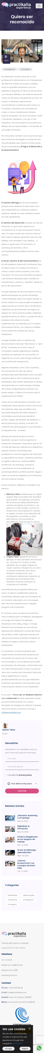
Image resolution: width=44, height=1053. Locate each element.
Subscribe (22, 791)
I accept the (20, 775)
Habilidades (12, 895)
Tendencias (12, 900)
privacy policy (25, 775)
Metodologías (28, 895)
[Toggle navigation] (39, 5)
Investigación (10, 69)
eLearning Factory (9, 975)
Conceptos (25, 69)
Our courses (6, 960)
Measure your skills (9, 970)
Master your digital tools (12, 965)
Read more (17, 1043)
